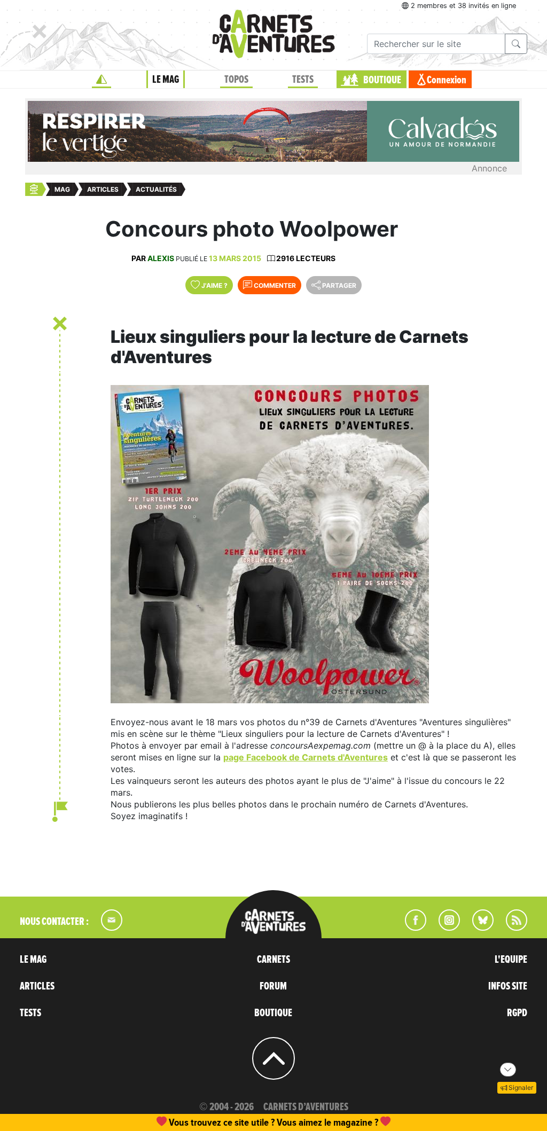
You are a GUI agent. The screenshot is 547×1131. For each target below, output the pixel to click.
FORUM (273, 986)
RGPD (517, 1013)
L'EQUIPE (511, 959)
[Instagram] (445, 927)
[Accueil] (101, 80)
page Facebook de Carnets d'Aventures (305, 757)
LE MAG (165, 79)
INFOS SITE (507, 986)
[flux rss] (511, 927)
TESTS (303, 79)
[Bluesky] (478, 927)
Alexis (160, 258)
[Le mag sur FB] (411, 927)
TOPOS (236, 79)
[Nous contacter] (106, 927)
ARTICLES (37, 986)
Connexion (446, 80)
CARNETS (273, 959)
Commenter (274, 285)
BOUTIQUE (382, 80)
